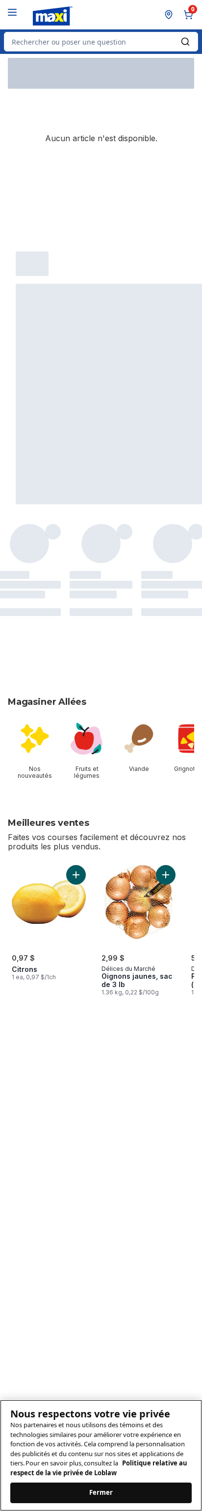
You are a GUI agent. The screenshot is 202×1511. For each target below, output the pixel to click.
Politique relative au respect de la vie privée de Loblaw (98, 1468)
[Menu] (12, 12)
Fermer (101, 1492)
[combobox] (101, 41)
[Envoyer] (185, 42)
